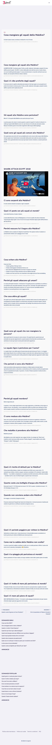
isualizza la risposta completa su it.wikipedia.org (28, 89)
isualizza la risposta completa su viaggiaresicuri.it (28, 443)
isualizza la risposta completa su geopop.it (27, 590)
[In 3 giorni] (7, 3)
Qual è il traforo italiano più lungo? (10, 678)
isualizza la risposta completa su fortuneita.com (28, 477)
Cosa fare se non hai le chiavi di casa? (11, 688)
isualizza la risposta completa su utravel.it (27, 275)
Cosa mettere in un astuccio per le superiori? (13, 686)
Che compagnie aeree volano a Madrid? (12, 625)
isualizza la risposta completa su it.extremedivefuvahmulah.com (31, 75)
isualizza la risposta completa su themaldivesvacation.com (30, 143)
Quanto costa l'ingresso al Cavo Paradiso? (12, 611)
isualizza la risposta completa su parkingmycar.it (28, 490)
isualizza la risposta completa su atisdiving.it (27, 291)
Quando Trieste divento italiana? (10, 696)
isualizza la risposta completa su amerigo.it (27, 506)
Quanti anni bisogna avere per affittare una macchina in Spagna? (18, 633)
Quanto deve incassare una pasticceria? (12, 638)
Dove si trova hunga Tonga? (9, 694)
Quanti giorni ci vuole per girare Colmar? (12, 676)
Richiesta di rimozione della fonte (11, 41)
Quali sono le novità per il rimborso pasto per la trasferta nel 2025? (19, 640)
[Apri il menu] (49, 3)
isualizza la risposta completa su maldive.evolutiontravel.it (30, 425)
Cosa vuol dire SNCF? (7, 623)
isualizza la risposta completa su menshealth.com (28, 559)
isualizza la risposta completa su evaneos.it (27, 205)
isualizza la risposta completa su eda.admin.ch (28, 374)
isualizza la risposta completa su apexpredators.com (29, 223)
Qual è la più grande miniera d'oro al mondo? (13, 635)
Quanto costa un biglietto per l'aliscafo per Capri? (14, 645)
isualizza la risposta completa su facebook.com (28, 549)
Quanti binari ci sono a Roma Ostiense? (11, 691)
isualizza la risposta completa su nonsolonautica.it (28, 358)
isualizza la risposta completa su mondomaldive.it (28, 41)
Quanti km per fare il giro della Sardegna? (12, 630)
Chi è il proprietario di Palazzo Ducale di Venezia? (40, 612)
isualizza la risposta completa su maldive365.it (28, 127)
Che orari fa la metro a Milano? (9, 681)
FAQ (4, 32)
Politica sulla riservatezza (8, 731)
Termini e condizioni (32, 731)
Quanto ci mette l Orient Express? (10, 628)
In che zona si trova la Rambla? (9, 643)
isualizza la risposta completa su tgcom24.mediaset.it (29, 603)
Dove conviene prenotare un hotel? (10, 683)
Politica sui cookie (21, 731)
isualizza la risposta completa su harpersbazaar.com (29, 537)
